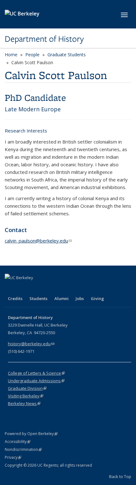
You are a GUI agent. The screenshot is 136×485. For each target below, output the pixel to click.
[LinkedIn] (35, 288)
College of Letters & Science (36, 373)
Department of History (44, 39)
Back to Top (120, 476)
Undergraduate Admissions (36, 381)
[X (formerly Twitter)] (22, 288)
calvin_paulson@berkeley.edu (38, 240)
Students (38, 298)
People (32, 55)
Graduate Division (27, 388)
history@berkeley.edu (31, 344)
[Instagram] (47, 288)
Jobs (80, 298)
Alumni (61, 298)
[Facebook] (10, 288)
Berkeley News (24, 403)
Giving (97, 298)
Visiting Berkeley (25, 396)
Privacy (13, 457)
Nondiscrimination (23, 449)
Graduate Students (66, 55)
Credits (15, 298)
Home (11, 55)
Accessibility (17, 441)
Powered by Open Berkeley (31, 433)
